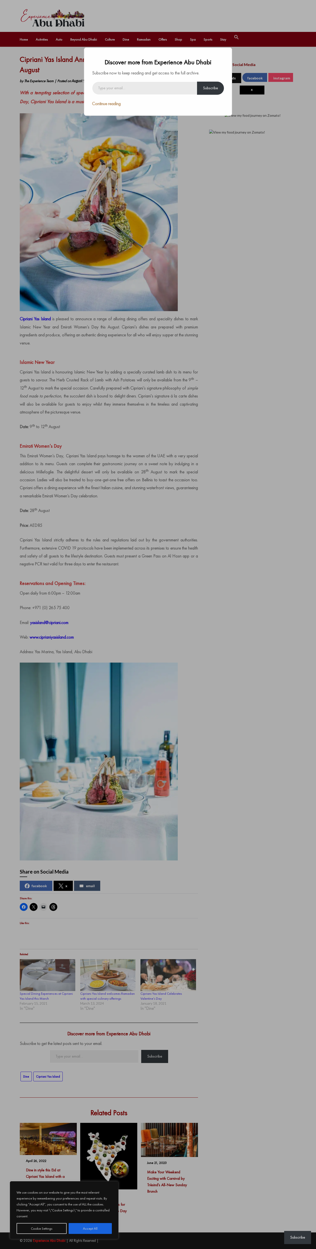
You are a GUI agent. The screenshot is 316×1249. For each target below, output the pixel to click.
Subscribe (210, 88)
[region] (64, 1210)
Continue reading (106, 103)
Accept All (90, 1228)
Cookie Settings (41, 1228)
